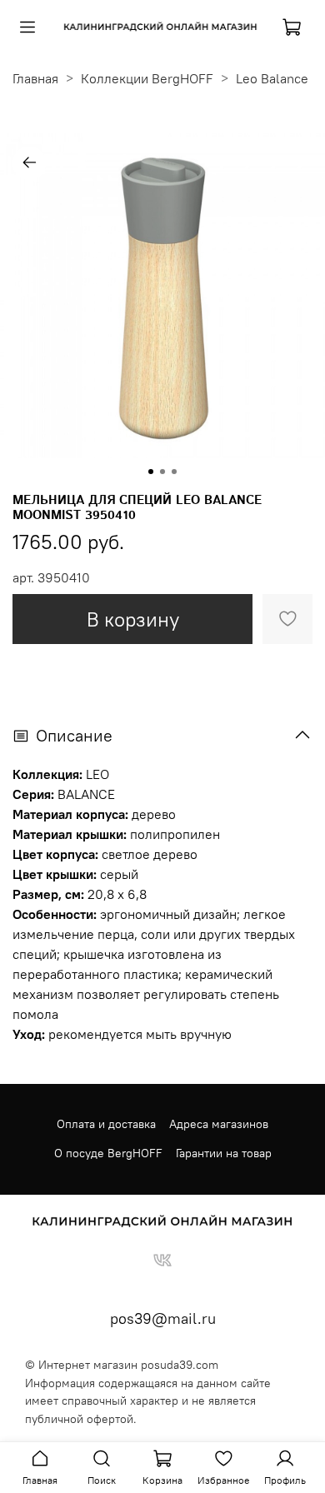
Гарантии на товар (224, 1153)
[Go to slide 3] (174, 471)
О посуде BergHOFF (108, 1153)
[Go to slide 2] (162, 471)
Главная (35, 78)
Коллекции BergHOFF (147, 78)
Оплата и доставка (106, 1123)
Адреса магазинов (218, 1123)
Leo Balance (272, 78)
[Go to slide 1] (150, 471)
